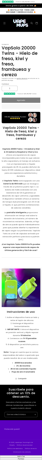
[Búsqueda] (31, 23)
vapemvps (18, 442)
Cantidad (5, 84)
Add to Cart (21, 456)
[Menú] (4, 23)
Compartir (22, 378)
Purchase (21, 459)
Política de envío (31, 448)
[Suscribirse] (34, 414)
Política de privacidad (24, 445)
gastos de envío (22, 78)
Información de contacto (22, 452)
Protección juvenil (12, 429)
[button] (21, 106)
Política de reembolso (15, 448)
